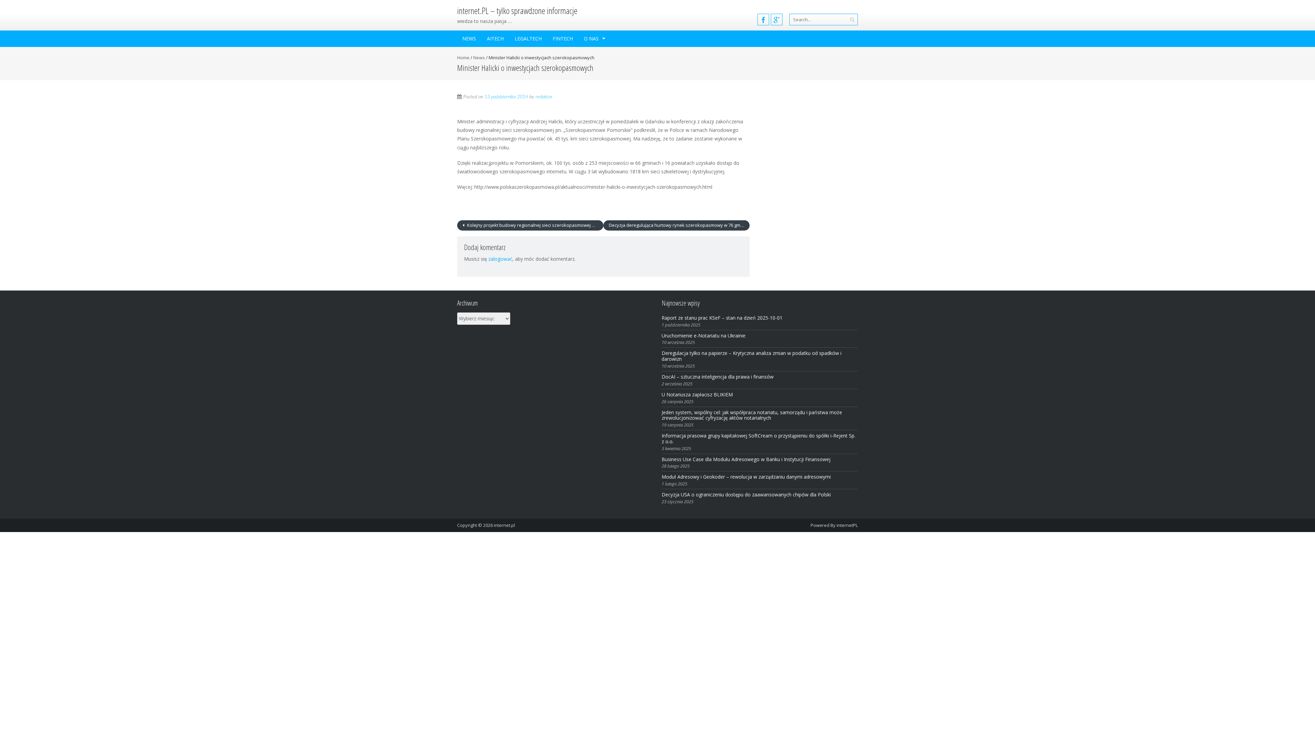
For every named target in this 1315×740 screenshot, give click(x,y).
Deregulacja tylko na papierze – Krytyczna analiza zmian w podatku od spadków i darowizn (751, 356)
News (469, 38)
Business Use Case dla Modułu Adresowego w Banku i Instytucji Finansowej (747, 459)
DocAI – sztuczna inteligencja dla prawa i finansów (718, 376)
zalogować (500, 259)
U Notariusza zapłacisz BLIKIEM (697, 394)
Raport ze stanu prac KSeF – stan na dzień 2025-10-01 (722, 317)
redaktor (544, 97)
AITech (495, 38)
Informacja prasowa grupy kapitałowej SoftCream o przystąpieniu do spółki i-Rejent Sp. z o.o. (758, 438)
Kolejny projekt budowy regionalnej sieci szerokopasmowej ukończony (534, 225)
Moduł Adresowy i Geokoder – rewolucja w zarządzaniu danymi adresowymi (746, 476)
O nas (591, 38)
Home (463, 57)
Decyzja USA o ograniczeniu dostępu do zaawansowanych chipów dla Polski (746, 494)
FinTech (563, 38)
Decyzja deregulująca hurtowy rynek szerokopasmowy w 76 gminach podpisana (679, 225)
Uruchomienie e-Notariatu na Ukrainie (704, 335)
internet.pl (504, 525)
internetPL (847, 525)
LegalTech (528, 38)
